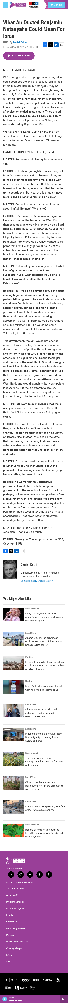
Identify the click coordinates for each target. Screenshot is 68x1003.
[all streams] (64, 999)
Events (9, 915)
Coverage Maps (14, 948)
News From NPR (33, 609)
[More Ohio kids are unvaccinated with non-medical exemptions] (13, 687)
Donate (57, 4)
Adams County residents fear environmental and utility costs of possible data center (43, 641)
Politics (29, 657)
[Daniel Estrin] (10, 569)
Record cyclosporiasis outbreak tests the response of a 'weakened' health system (44, 833)
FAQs (9, 955)
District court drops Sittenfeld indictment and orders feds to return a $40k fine (41, 713)
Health (28, 681)
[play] (5, 999)
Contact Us (11, 921)
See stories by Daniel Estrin (37, 581)
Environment (31, 753)
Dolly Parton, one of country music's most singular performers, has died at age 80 (44, 617)
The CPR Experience (16, 888)
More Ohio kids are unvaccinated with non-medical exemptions (43, 687)
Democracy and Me (15, 928)
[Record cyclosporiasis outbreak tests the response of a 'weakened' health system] (13, 830)
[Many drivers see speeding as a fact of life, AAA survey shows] (13, 807)
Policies (10, 935)
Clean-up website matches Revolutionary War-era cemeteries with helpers (44, 785)
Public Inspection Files (17, 941)
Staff (8, 961)
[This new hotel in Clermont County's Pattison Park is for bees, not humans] (13, 759)
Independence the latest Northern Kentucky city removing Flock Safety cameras (43, 737)
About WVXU (12, 895)
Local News (30, 633)
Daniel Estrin (20, 42)
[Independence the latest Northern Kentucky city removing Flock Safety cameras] (13, 734)
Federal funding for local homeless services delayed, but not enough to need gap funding (45, 665)
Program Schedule (15, 901)
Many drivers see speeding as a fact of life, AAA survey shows (45, 808)
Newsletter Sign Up (15, 908)
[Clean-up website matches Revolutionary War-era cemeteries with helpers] (13, 783)
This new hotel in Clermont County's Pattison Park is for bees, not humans (44, 761)
